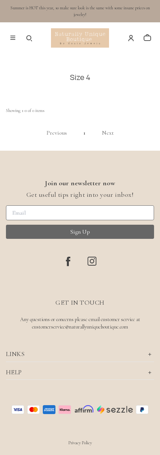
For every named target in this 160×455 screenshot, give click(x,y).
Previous (57, 133)
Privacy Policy (80, 442)
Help (14, 372)
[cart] (147, 38)
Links (15, 354)
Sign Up (80, 231)
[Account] (131, 38)
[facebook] (68, 261)
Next (108, 133)
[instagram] (92, 261)
